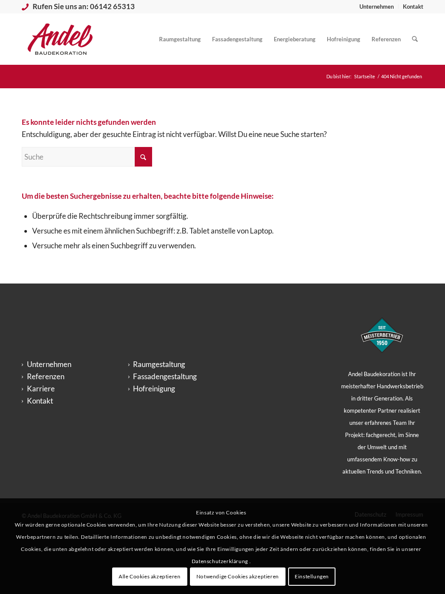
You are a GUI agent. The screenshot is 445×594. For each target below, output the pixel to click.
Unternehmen (376, 6)
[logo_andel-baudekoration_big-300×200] (60, 39)
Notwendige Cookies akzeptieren (237, 576)
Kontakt (413, 6)
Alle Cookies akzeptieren (149, 576)
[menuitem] (377, 6)
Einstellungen (312, 576)
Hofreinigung (154, 388)
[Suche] (414, 39)
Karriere (41, 388)
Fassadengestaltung (165, 376)
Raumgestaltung (159, 364)
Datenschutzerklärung (220, 561)
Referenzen (45, 376)
